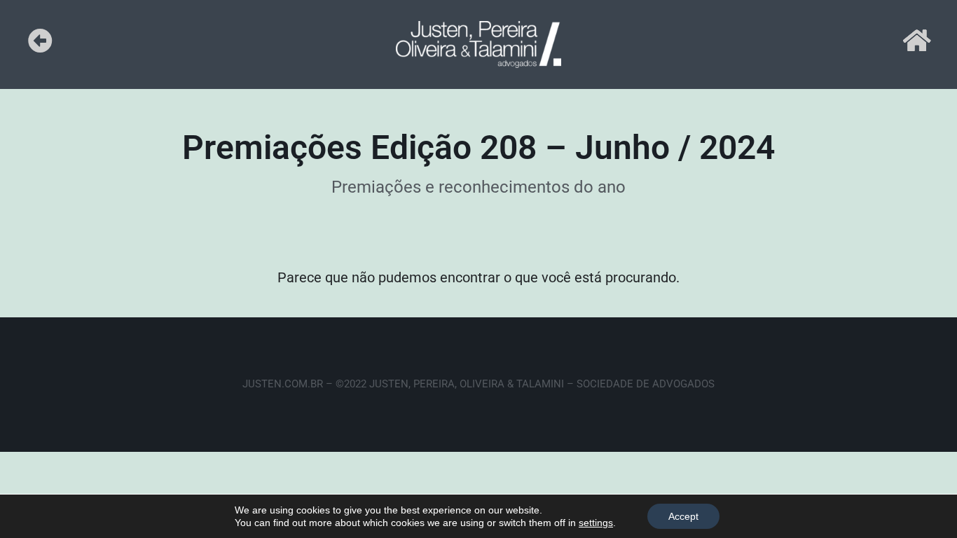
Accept (683, 516)
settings (596, 522)
